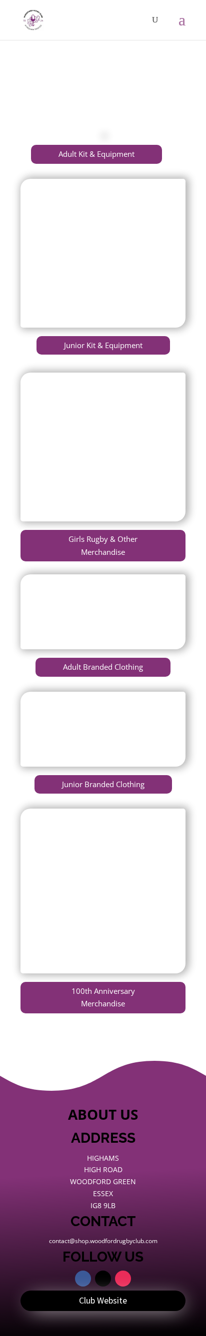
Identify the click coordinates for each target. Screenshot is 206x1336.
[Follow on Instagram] (123, 1279)
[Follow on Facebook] (83, 1279)
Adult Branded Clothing (103, 667)
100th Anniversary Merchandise (103, 997)
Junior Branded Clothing (103, 784)
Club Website (103, 1300)
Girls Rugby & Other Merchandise (103, 545)
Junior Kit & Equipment (103, 345)
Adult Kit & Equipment (96, 154)
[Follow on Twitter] (103, 1279)
